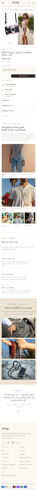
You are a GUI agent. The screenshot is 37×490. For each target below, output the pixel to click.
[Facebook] (3, 442)
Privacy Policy (24, 468)
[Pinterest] (12, 442)
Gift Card (4, 468)
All (7, 10)
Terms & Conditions (26, 465)
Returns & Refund (25, 461)
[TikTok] (17, 442)
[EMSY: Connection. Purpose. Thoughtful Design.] (16, 3)
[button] (29, 3)
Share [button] (5, 116)
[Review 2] (18, 411)
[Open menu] (3, 3)
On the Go (5, 454)
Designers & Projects (8, 465)
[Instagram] (8, 442)
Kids (3, 451)
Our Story (23, 451)
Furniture (4, 461)
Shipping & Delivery (26, 458)
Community (5, 458)
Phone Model (6, 65)
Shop (3, 10)
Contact (22, 454)
